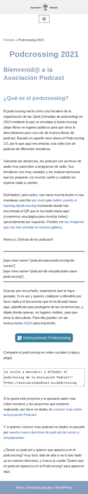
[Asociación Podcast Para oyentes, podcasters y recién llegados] (44, 7)
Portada (9, 40)
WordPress (64, 487)
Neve (20, 487)
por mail (38, 200)
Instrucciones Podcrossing (47, 338)
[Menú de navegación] (44, 19)
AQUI (28, 323)
